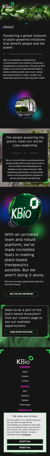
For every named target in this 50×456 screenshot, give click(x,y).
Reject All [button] (25, 447)
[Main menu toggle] (45, 7)
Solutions (25, 396)
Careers (25, 376)
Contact (25, 381)
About (25, 372)
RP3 (25, 391)
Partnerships (25, 405)
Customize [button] (26, 434)
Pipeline (25, 400)
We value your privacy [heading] (25, 416)
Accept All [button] (25, 441)
